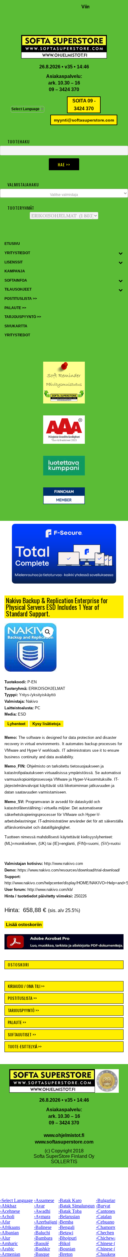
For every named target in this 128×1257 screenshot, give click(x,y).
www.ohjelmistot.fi (64, 1135)
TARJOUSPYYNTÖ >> (23, 1010)
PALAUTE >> (17, 1022)
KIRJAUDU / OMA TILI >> (26, 986)
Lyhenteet (16, 724)
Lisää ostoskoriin (24, 924)
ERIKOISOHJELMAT (47, 688)
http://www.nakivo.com (63, 863)
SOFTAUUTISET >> (22, 1034)
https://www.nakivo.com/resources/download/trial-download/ (69, 870)
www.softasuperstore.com (64, 1141)
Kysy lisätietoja (46, 724)
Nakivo (32, 701)
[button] (64, 554)
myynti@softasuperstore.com (84, 120)
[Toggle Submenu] (121, 253)
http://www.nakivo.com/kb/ (50, 889)
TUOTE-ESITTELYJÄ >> (25, 1046)
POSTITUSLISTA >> (22, 998)
